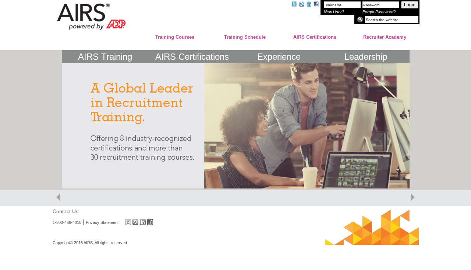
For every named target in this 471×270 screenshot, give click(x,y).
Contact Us (65, 211)
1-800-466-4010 (67, 222)
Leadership (365, 57)
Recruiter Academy (384, 37)
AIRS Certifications (314, 37)
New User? (334, 12)
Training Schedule (245, 37)
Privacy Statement (102, 222)
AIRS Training (105, 57)
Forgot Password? (379, 12)
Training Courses (174, 37)
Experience (279, 57)
